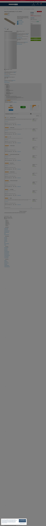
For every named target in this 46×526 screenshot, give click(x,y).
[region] (14, 522)
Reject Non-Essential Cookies (22, 521)
